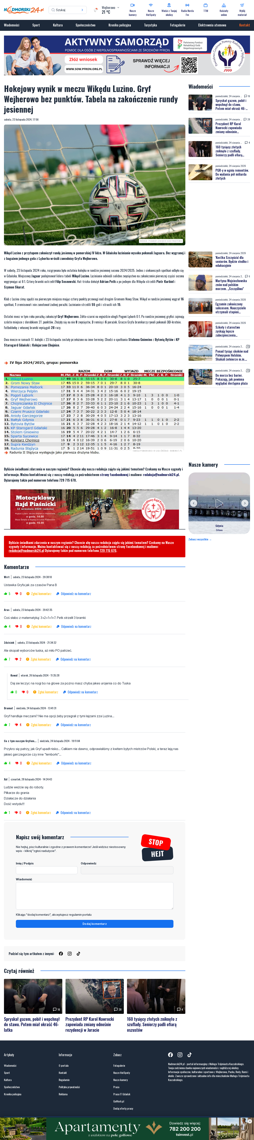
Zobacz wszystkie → (200, 539)
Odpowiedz (88, 863)
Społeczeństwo (85, 25)
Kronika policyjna (120, 25)
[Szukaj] (82, 10)
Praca (116, 1087)
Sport (36, 25)
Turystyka (150, 25)
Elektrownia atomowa (212, 25)
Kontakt (244, 25)
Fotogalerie (177, 25)
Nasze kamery (120, 1080)
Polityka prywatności (69, 1087)
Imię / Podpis (25, 863)
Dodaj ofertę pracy (123, 1108)
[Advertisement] (219, 217)
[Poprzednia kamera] (193, 503)
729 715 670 (108, 550)
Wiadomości (11, 25)
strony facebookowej (114, 474)
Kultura (58, 25)
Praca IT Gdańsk (121, 1094)
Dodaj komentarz (95, 923)
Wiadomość (24, 879)
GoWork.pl (118, 1101)
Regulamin (64, 1080)
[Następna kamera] (244, 503)
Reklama (63, 1094)
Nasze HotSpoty (121, 1073)
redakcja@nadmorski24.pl (161, 474)
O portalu (63, 1065)
